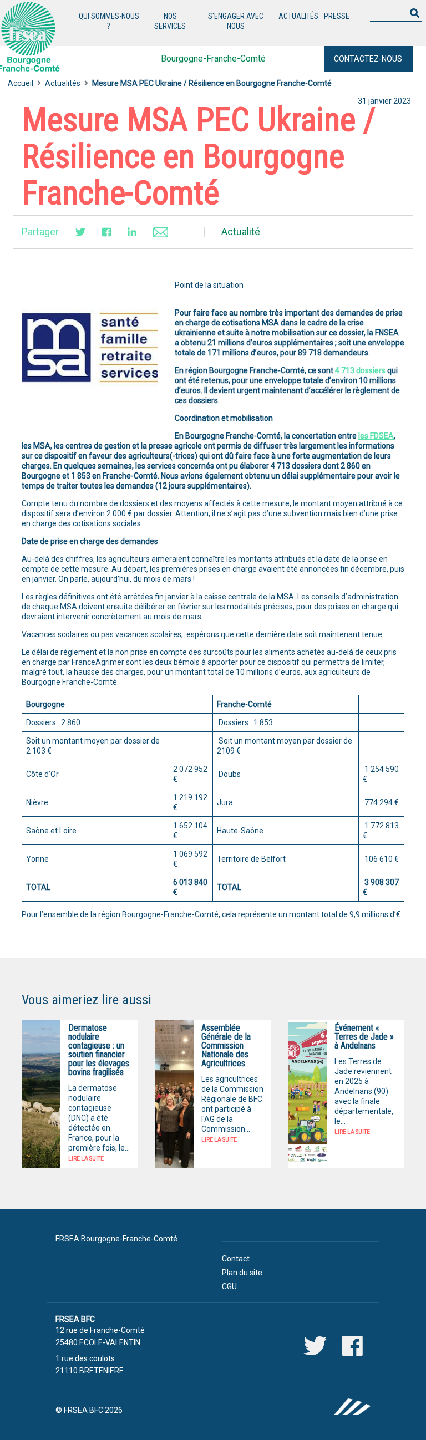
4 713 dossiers (360, 370)
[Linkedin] (132, 232)
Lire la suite (86, 1159)
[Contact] (160, 231)
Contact (236, 1258)
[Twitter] (80, 232)
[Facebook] (106, 232)
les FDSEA (376, 435)
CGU (229, 1286)
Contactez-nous (368, 58)
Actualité (240, 231)
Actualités (62, 83)
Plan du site (242, 1272)
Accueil (20, 83)
